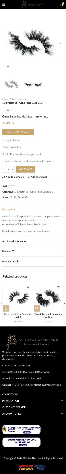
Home (5, 99)
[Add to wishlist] (28, 287)
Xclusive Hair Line (32, 458)
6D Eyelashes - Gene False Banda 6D (22, 102)
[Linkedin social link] (22, 197)
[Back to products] (8, 110)
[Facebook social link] (11, 197)
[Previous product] (4, 110)
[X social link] (15, 197)
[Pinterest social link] (19, 197)
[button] (5, 43)
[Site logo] (33, 4)
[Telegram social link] (26, 197)
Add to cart (25, 169)
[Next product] (11, 110)
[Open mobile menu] (4, 5)
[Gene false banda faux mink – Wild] (17, 297)
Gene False (18, 99)
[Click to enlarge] (8, 67)
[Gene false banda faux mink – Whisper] (48, 297)
